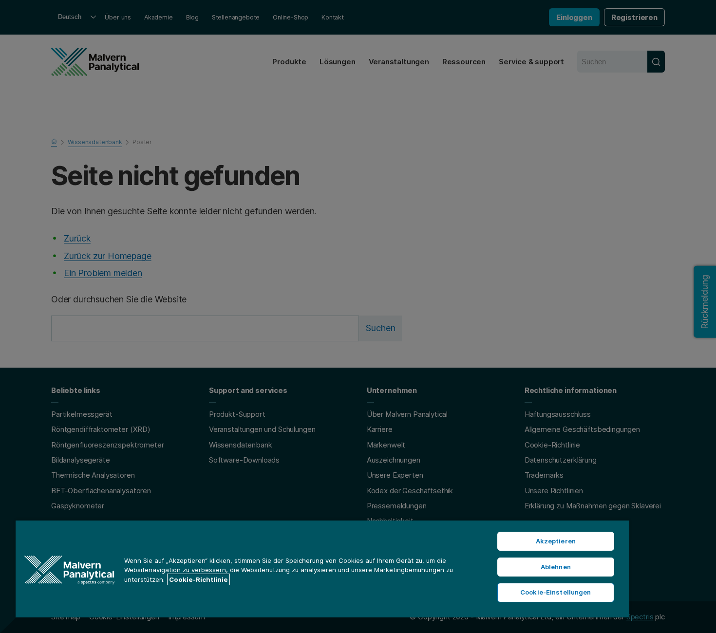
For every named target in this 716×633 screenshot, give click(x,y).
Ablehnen (556, 567)
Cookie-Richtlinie (198, 579)
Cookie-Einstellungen (555, 592)
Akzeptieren (556, 541)
